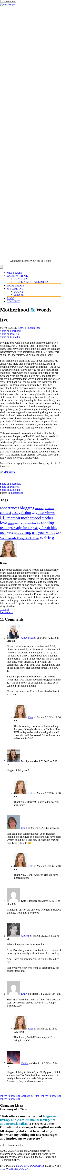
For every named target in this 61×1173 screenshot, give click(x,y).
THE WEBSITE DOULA (14, 1168)
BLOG (10, 298)
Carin (24, 828)
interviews (46, 512)
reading (47, 522)
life (3, 517)
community (39, 509)
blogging (27, 508)
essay (16, 512)
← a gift (4, 609)
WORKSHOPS (15, 285)
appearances (9, 508)
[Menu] (1, 267)
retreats (11, 532)
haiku (34, 513)
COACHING (21, 278)
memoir (13, 517)
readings (6, 527)
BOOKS (18, 291)
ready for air (22, 528)
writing (47, 537)
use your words (43, 532)
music (10, 523)
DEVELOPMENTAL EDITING (31, 281)
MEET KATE (14, 272)
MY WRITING (15, 288)
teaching (23, 532)
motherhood (17, 492)
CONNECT (13, 301)
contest (5, 512)
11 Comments (32, 327)
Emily (24, 993)
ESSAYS (19, 294)
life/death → (6, 612)
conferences (49, 509)
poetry (18, 523)
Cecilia (24, 1063)
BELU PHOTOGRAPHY (30, 1165)
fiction (26, 513)
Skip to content (8, 1)
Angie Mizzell (28, 637)
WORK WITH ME (17, 275)
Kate (20, 327)
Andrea (25, 935)
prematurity (31, 523)
